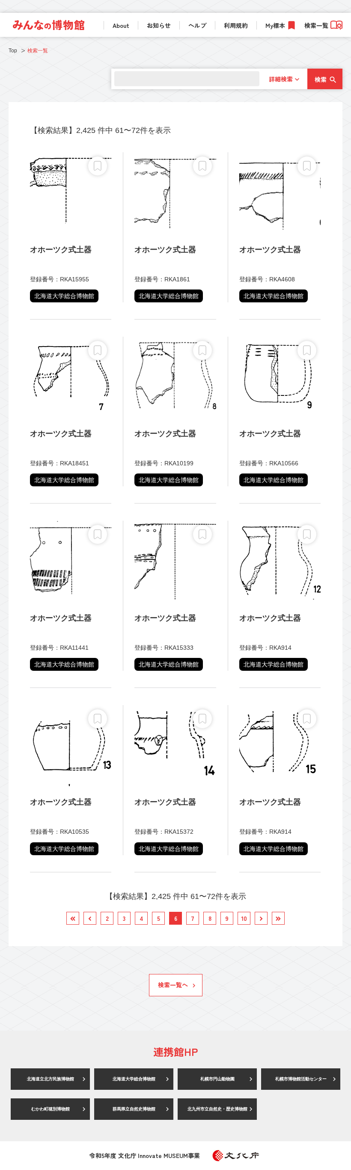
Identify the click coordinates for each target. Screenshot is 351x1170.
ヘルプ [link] (197, 25)
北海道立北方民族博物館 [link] (50, 1079)
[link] (48, 25)
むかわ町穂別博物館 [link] (50, 1109)
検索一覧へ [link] (173, 984)
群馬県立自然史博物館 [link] (134, 1109)
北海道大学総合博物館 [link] (134, 1079)
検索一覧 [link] (316, 25)
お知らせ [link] (159, 25)
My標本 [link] (275, 25)
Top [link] (13, 51)
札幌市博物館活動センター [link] (301, 1079)
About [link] (121, 25)
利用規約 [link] (236, 25)
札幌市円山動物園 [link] (217, 1079)
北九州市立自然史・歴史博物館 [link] (217, 1109)
